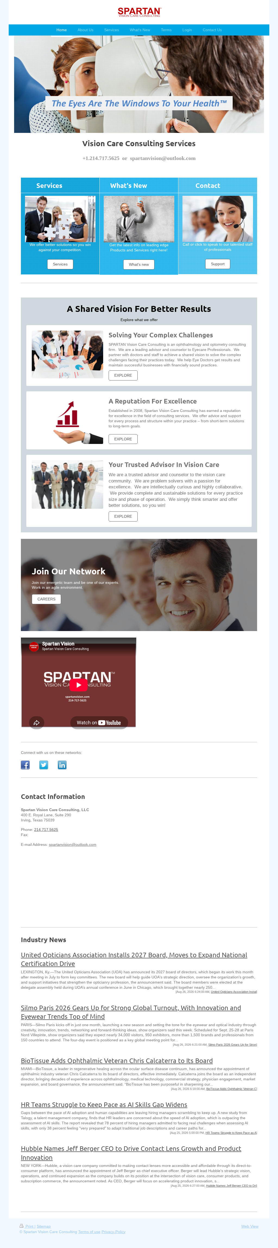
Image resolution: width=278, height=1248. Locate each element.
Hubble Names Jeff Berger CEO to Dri (231, 1185)
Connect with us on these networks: (51, 752)
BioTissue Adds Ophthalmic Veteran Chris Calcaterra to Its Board (117, 1060)
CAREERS (46, 599)
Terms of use (89, 1232)
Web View (249, 1226)
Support (218, 264)
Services (60, 264)
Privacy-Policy (113, 1232)
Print (29, 1226)
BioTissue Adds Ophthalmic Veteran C (231, 1088)
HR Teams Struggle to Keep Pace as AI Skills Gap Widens (104, 1104)
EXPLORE (123, 375)
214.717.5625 (46, 829)
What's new (139, 264)
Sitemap (44, 1226)
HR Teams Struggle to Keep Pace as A (231, 1132)
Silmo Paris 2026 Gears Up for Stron (232, 1044)
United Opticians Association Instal (233, 991)
